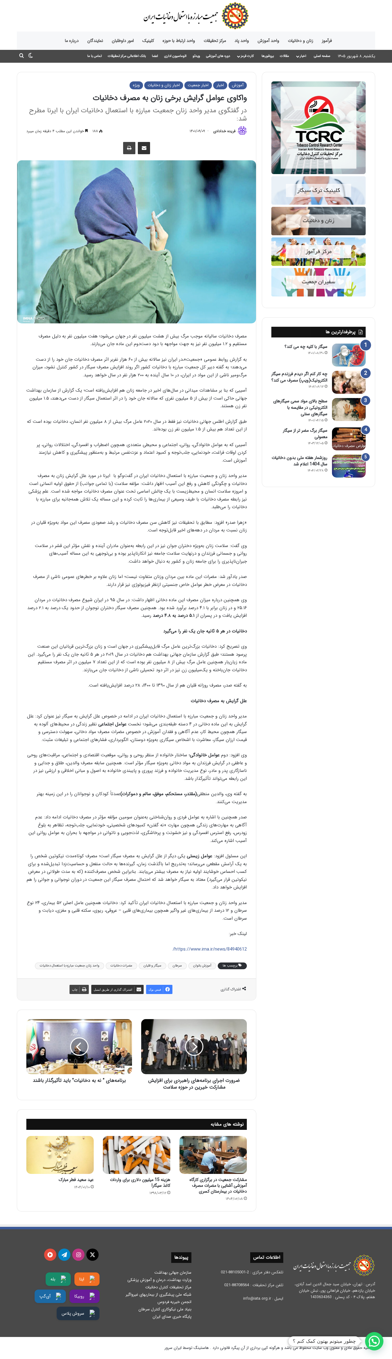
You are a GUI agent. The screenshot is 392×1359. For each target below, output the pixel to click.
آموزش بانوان (202, 965)
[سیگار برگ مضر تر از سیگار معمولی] (349, 438)
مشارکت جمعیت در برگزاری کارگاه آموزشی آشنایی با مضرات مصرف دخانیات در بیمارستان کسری (218, 1185)
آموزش (237, 85)
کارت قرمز (247, 56)
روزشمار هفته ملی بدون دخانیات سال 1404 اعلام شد (299, 460)
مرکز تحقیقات (215, 40)
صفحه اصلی (322, 56)
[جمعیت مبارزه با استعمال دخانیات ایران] (196, 16)
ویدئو (196, 56)
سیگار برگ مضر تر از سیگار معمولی (305, 433)
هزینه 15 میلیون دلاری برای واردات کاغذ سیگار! (140, 1182)
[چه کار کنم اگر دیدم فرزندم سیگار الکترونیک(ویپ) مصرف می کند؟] (349, 382)
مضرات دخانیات (121, 965)
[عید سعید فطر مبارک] (60, 1155)
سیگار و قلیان (152, 965)
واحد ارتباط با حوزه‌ (179, 40)
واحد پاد (242, 40)
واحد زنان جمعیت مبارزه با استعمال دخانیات (69, 965)
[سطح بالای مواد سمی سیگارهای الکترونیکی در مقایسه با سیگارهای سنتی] (349, 409)
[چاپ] (129, 148)
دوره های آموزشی (218, 56)
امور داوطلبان (123, 40)
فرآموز (327, 40)
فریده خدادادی (224, 131)
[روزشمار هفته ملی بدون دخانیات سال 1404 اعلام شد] (349, 466)
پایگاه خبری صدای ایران (172, 1316)
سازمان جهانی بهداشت (172, 1272)
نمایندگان (95, 40)
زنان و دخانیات (300, 40)
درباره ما (72, 40)
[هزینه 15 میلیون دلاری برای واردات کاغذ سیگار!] (136, 1155)
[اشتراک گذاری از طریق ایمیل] (144, 148)
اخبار (303, 56)
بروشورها (268, 56)
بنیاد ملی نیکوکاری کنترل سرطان (164, 1309)
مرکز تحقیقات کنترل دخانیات (168, 1287)
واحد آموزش (268, 40)
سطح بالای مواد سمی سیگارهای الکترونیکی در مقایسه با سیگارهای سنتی (300, 407)
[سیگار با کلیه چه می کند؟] (349, 355)
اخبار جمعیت (198, 85)
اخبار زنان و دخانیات (164, 85)
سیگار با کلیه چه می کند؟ (306, 346)
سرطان (177, 965)
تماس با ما (94, 56)
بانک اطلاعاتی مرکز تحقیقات (127, 56)
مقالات (284, 56)
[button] (374, 1341)
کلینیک (148, 40)
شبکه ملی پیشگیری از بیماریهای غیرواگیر (158, 1294)
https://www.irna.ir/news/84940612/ (210, 949)
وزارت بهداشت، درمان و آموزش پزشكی (159, 1280)
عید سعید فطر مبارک (76, 1179)
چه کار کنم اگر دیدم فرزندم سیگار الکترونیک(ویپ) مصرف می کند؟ (299, 377)
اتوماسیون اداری (175, 56)
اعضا (155, 56)
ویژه (136, 85)
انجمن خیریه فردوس (174, 1302)
